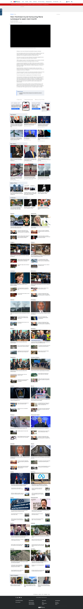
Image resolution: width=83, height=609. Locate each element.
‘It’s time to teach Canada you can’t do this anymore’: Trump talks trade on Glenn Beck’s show (30, 159)
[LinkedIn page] (21, 597)
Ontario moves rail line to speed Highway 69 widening (40, 370)
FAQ (42, 594)
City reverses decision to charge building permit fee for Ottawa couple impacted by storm (40, 256)
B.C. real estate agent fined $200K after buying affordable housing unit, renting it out (16, 193)
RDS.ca (56, 604)
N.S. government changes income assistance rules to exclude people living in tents (23, 318)
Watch (30, 1)
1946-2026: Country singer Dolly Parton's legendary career (43, 193)
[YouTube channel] (19, 597)
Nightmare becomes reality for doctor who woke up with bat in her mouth (44, 138)
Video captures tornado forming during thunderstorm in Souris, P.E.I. (44, 178)
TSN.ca (43, 604)
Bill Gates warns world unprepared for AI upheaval (30, 138)
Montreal (11, 14)
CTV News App (35, 594)
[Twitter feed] (16, 597)
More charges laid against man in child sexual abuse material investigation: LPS (19, 400)
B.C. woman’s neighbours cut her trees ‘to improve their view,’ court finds (30, 585)
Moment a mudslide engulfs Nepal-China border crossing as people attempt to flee (16, 178)
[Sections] (11, 2)
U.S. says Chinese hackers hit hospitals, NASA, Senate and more (40, 457)
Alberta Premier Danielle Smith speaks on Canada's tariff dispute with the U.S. (16, 159)
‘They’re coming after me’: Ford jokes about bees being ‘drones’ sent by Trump (44, 159)
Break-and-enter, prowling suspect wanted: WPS (18, 428)
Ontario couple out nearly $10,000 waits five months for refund (16, 585)
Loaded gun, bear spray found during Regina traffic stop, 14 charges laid (23, 351)
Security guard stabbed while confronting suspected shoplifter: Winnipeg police (43, 318)
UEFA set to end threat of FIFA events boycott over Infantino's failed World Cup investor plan (20, 536)
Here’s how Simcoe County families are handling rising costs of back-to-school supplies (40, 400)
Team (49, 594)
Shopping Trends (49, 1)
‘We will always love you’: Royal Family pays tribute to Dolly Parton (30, 178)
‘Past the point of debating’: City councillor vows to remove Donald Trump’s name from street (16, 138)
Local (23, 1)
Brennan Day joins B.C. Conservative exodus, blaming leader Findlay (40, 227)
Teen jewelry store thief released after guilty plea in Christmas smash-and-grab (44, 409)
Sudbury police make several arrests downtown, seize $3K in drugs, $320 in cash (43, 380)
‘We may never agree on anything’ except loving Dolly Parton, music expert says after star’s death (44, 237)
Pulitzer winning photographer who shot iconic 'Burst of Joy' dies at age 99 (44, 466)
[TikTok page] (17, 597)
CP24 (43, 602)
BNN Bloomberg (44, 603)
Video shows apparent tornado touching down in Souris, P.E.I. (20, 313)
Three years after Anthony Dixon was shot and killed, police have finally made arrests (19, 227)
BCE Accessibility (18, 602)
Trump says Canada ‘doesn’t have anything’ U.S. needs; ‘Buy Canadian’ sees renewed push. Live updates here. (16, 125)
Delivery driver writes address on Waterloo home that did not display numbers (44, 585)
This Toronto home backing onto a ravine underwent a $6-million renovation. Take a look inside (16, 208)
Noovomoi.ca (57, 603)
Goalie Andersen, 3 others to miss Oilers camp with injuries (43, 288)
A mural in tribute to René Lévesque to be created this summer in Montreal (30, 93)
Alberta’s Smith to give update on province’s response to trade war (19, 256)
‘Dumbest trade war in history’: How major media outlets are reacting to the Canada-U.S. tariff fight (30, 193)
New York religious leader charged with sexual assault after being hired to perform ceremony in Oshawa (24, 237)
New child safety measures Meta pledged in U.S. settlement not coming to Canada (40, 562)
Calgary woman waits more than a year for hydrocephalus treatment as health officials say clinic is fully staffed (23, 260)
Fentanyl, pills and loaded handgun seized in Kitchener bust (43, 351)
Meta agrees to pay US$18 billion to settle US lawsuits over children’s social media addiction (40, 485)
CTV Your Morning (41, 1)
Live (60, 1)
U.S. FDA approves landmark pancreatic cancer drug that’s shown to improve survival (19, 511)
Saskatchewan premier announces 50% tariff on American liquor (30, 124)
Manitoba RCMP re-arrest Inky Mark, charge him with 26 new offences (40, 313)
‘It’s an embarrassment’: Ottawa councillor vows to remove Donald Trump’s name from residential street (43, 260)
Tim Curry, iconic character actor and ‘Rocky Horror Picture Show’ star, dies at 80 (40, 511)
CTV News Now (55, 1)
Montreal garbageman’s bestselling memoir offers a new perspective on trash (23, 289)
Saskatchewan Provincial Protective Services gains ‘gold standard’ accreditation (23, 380)
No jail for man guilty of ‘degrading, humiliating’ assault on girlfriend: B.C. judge (44, 231)
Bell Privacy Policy (31, 602)
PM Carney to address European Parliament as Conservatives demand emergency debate (43, 125)
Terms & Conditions (31, 603)
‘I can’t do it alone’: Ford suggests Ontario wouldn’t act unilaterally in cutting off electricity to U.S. (40, 342)
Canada (26, 1)
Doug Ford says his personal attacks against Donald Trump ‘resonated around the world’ (23, 467)
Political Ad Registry (31, 604)
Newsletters (45, 594)
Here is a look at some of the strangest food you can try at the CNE (43, 208)
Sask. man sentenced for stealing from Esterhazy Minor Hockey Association (23, 346)
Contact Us (40, 594)
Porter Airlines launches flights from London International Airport (23, 403)
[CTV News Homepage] (16, 1)
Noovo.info (56, 602)
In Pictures (35, 1)
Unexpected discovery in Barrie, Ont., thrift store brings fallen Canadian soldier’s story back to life (43, 404)
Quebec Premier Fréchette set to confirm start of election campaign (18, 285)
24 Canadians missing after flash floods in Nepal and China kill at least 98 (44, 346)
